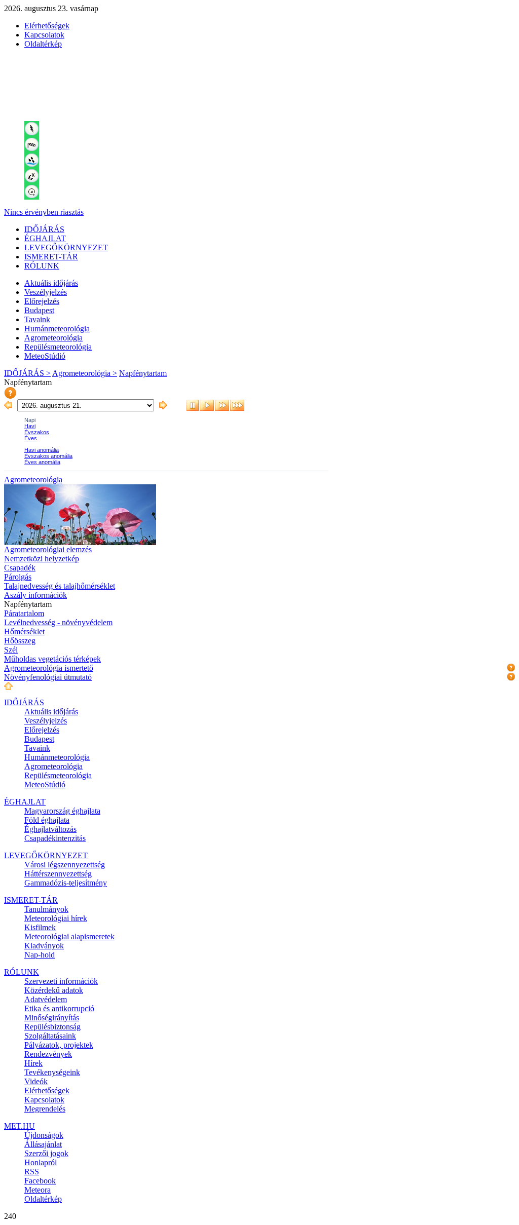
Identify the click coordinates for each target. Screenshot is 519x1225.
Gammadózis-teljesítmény (65, 882)
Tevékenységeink (52, 1072)
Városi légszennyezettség (64, 864)
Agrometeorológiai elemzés (48, 549)
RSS (31, 1171)
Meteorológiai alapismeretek (69, 936)
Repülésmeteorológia (58, 346)
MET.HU (19, 1126)
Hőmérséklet (24, 631)
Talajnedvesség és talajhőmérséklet (59, 586)
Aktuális (51, 283)
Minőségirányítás (51, 1017)
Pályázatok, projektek (58, 1045)
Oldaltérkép (43, 44)
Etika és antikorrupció (59, 1008)
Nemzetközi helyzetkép (41, 558)
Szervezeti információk (61, 981)
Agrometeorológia (53, 337)
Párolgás (17, 576)
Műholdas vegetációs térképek (52, 659)
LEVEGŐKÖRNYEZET (66, 247)
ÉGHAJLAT (45, 238)
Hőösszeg (19, 640)
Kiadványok (44, 945)
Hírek (33, 1063)
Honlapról (40, 1162)
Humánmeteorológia (57, 328)
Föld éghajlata (46, 820)
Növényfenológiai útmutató (48, 677)
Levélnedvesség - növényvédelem (58, 622)
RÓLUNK (41, 265)
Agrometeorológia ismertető (48, 668)
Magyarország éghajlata (62, 811)
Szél (11, 649)
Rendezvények (48, 1054)
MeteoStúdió (44, 356)
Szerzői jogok (46, 1153)
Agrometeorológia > (84, 373)
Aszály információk (35, 595)
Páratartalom (24, 613)
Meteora (37, 1189)
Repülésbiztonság (52, 1026)
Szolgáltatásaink (50, 1035)
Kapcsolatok (44, 34)
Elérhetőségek (46, 25)
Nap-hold (39, 954)
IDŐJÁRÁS (44, 229)
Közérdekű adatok (53, 990)
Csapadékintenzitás (55, 838)
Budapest (39, 310)
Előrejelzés (41, 301)
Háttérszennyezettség (58, 873)
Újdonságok (43, 1135)
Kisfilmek (40, 927)
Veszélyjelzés (45, 292)
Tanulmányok (46, 909)
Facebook (40, 1180)
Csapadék (19, 567)
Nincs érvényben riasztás (44, 212)
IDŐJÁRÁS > (27, 373)
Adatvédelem (45, 999)
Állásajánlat (43, 1144)
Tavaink (37, 319)
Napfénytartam (143, 373)
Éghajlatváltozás (50, 829)
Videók (36, 1081)
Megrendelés (44, 1108)
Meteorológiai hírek (55, 918)
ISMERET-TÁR (51, 256)
